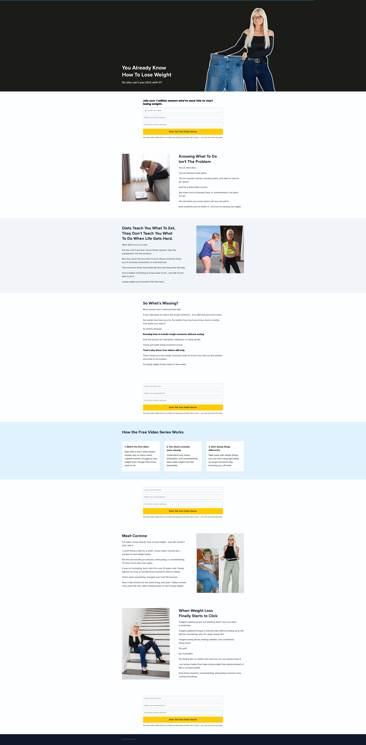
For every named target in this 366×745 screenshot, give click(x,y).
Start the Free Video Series (183, 131)
